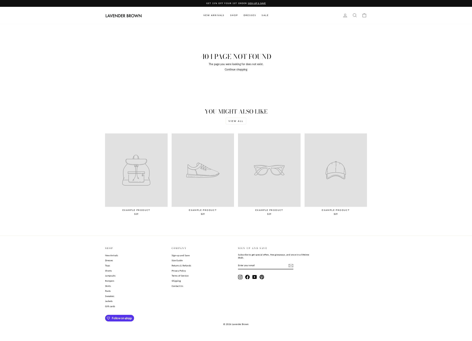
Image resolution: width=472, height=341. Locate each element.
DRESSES (250, 15)
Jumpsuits (110, 275)
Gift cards (110, 306)
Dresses (109, 260)
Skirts (108, 286)
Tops (107, 265)
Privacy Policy (179, 270)
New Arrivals (111, 255)
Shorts (108, 270)
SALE (265, 15)
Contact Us (177, 286)
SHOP (234, 15)
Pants (108, 291)
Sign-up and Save (181, 255)
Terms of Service (180, 275)
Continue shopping (236, 69)
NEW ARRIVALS (214, 15)
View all (236, 121)
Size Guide (177, 260)
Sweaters (109, 296)
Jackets (108, 301)
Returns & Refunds (181, 265)
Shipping (176, 280)
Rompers (109, 280)
